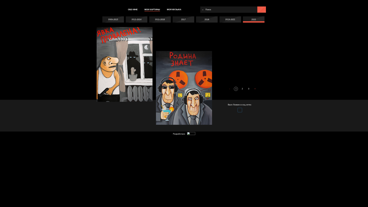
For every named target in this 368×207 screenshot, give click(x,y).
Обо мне (133, 9)
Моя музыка (174, 9)
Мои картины (152, 9)
